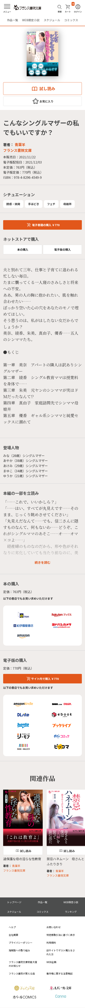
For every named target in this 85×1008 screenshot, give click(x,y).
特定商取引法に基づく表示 (60, 934)
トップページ (14, 902)
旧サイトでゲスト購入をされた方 (60, 952)
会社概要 (13, 934)
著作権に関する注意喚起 (59, 973)
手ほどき (33, 204)
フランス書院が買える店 (22, 973)
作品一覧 (12, 20)
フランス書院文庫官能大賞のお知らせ (23, 963)
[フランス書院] (27, 7)
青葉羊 (20, 144)
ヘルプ (12, 927)
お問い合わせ (53, 927)
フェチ (51, 204)
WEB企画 (51, 962)
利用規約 (51, 942)
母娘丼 (67, 204)
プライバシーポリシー (20, 942)
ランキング (71, 911)
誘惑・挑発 (13, 204)
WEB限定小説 (30, 20)
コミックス (71, 20)
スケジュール (52, 20)
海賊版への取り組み (19, 950)
